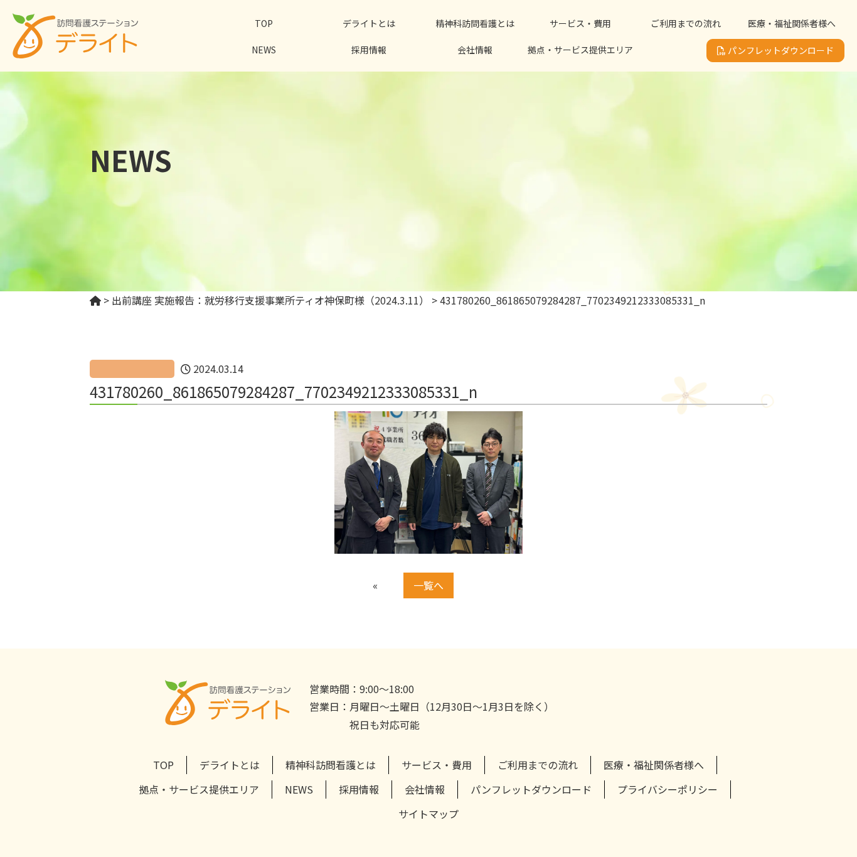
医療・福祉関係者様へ (792, 23)
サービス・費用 (580, 23)
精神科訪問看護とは (474, 23)
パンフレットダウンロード (780, 50)
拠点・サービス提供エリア (580, 49)
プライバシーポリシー (667, 789)
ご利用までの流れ (686, 23)
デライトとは (369, 23)
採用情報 (368, 49)
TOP (264, 23)
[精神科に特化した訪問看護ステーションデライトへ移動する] (95, 300)
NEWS (264, 49)
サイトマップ (428, 813)
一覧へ (428, 585)
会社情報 (474, 49)
